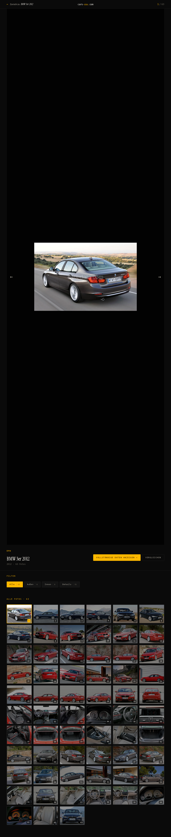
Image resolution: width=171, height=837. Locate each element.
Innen (50, 584)
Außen (32, 584)
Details (69, 584)
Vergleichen (153, 557)
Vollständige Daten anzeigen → (117, 557)
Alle (15, 584)
